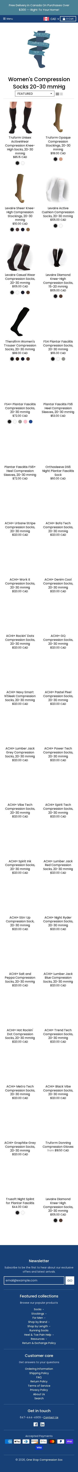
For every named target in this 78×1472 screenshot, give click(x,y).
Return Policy (39, 1381)
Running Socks (39, 1330)
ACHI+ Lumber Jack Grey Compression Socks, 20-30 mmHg (20, 752)
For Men (38, 1318)
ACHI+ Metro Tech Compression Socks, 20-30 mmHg (20, 1090)
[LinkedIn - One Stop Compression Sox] (42, 1424)
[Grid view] (57, 94)
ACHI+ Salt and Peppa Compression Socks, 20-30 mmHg (20, 978)
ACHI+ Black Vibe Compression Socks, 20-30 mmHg (58, 1090)
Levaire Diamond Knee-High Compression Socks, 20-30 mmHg (58, 1205)
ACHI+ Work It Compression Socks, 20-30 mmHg (20, 583)
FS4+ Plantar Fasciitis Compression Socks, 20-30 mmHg (20, 408)
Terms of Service (39, 1386)
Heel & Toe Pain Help (37, 1335)
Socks (37, 1309)
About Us (39, 1394)
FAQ (39, 1377)
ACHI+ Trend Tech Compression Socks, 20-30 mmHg (58, 1034)
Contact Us (50, 1417)
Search (39, 1398)
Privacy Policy (39, 1390)
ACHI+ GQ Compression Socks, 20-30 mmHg (58, 640)
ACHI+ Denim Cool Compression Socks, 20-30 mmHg (58, 583)
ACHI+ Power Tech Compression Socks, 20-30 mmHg (58, 752)
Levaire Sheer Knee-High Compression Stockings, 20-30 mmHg (20, 214)
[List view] (61, 94)
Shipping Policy (39, 1373)
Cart (69, 18)
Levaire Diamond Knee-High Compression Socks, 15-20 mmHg (58, 281)
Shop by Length (37, 1326)
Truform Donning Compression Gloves (58, 1145)
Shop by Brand (37, 1322)
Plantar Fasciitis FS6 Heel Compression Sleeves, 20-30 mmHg (58, 408)
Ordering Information (39, 1369)
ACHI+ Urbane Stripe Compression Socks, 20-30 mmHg (20, 527)
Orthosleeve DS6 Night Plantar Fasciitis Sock (58, 471)
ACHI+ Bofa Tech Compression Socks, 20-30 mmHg (58, 527)
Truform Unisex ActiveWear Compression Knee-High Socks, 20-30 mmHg (20, 145)
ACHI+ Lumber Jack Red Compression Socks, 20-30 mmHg (58, 865)
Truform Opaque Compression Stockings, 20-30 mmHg (58, 143)
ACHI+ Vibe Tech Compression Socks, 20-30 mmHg (20, 809)
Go (69, 1280)
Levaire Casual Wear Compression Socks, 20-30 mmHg (20, 279)
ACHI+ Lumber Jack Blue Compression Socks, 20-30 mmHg (58, 978)
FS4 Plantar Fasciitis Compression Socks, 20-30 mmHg (58, 345)
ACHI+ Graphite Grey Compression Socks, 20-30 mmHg (20, 1147)
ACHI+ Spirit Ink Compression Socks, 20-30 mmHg (20, 865)
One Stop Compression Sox (44, 1460)
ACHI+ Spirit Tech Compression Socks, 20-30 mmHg (58, 809)
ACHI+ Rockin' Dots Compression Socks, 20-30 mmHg (20, 640)
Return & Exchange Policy (39, 1343)
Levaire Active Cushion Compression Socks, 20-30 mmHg (58, 212)
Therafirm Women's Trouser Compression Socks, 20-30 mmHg (20, 345)
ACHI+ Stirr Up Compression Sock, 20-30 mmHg (20, 921)
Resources (37, 1339)
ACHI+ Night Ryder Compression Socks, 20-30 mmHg (58, 921)
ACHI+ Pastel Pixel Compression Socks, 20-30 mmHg (58, 696)
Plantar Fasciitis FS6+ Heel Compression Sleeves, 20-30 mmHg (20, 471)
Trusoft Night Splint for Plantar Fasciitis (20, 1201)
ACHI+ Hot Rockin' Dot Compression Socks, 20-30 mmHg (20, 1034)
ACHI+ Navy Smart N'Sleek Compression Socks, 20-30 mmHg (20, 696)
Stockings (37, 1314)
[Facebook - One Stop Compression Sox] (35, 1424)
